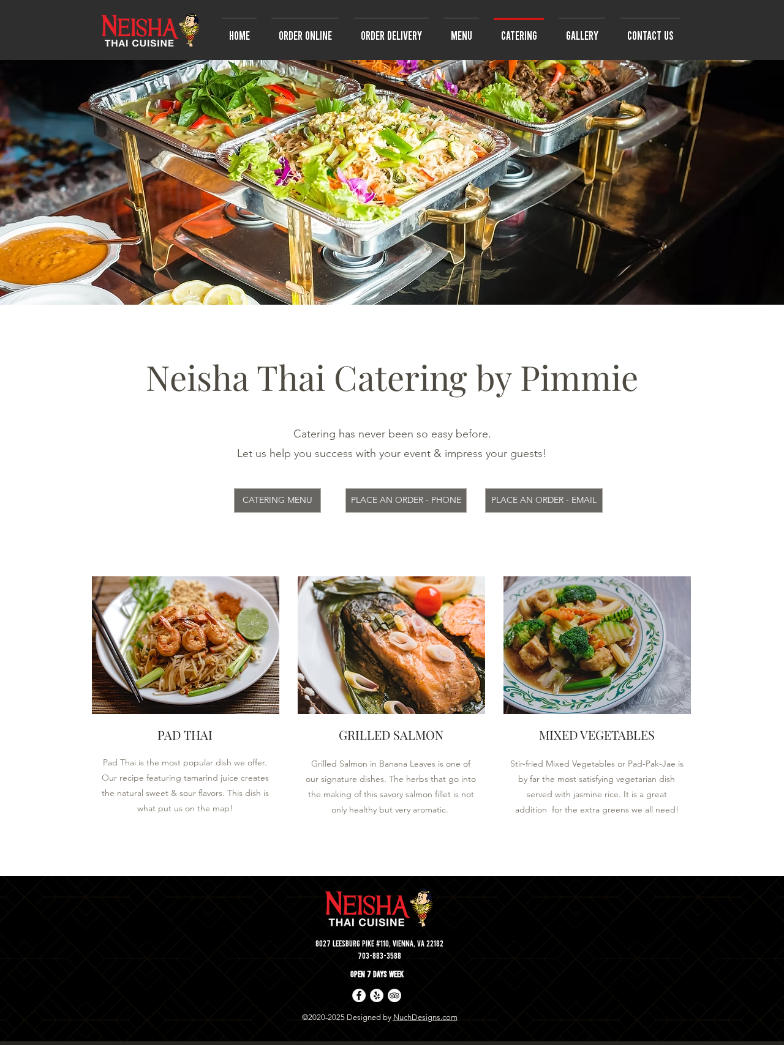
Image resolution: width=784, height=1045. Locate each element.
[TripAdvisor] (394, 995)
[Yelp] (376, 995)
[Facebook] (359, 995)
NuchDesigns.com (425, 1017)
